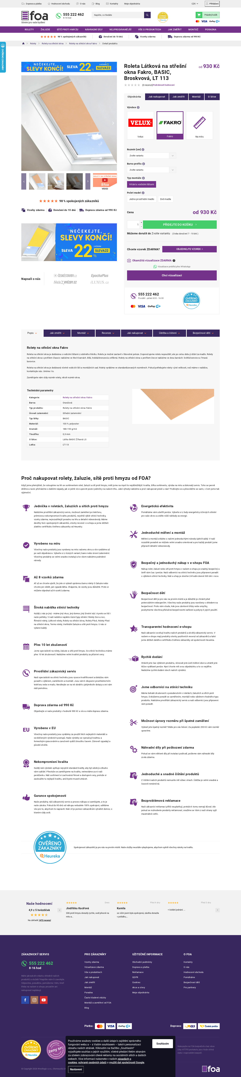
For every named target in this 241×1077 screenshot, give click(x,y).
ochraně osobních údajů (92, 1062)
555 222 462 (73, 14)
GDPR (135, 977)
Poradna (88, 992)
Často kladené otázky (95, 997)
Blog (98, 3)
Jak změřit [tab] (55, 333)
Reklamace (138, 972)
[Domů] (23, 43)
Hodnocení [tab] (108, 333)
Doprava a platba (33, 3)
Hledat (147, 15)
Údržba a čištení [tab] (168, 333)
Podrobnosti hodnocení (163, 85)
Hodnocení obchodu (60, 3)
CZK (194, 3)
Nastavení (76, 1069)
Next (87, 181)
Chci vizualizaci (172, 275)
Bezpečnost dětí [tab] (201, 333)
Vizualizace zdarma (94, 967)
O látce (212, 96)
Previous (23, 181)
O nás (82, 3)
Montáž (196, 96)
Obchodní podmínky (142, 962)
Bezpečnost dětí (192, 982)
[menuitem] (29, 29)
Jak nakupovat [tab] (135, 333)
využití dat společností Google (126, 1062)
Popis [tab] (30, 333)
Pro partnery (190, 987)
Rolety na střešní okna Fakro (77, 397)
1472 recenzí (45, 920)
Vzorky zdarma (91, 962)
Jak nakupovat (157, 96)
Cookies (136, 982)
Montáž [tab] (81, 333)
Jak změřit (179, 96)
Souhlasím (162, 1043)
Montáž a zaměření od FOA (97, 1002)
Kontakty (114, 3)
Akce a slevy (138, 987)
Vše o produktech (93, 972)
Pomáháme (189, 977)
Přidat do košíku (180, 224)
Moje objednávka (132, 3)
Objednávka (134, 96)
